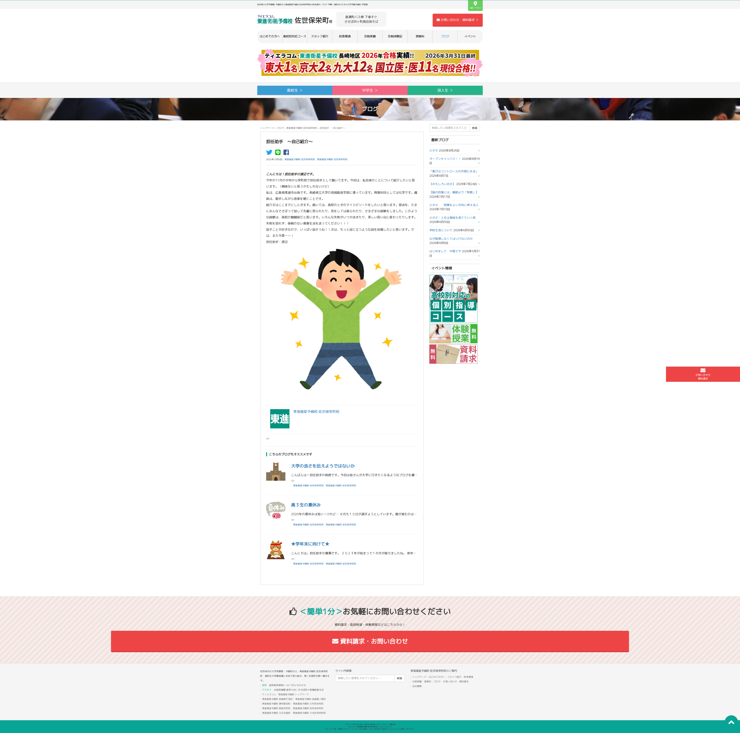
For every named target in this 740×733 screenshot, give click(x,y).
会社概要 (417, 686)
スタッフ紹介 (319, 36)
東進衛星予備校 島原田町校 (276, 708)
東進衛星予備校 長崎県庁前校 (277, 699)
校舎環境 (345, 36)
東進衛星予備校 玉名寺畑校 (276, 713)
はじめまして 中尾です (445, 251)
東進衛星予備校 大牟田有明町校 (309, 713)
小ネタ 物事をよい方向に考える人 (453, 205)
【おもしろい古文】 (442, 184)
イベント (470, 36)
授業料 (420, 36)
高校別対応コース (294, 36)
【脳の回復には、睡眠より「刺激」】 (453, 192)
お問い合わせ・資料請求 (455, 681)
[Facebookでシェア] (287, 153)
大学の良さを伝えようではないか (323, 466)
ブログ (445, 36)
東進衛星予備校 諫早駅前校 (276, 703)
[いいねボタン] (267, 438)
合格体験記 (395, 36)
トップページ (267, 128)
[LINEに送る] (279, 153)
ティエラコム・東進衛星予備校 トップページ (285, 694)
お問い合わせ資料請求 (703, 376)
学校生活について (440, 230)
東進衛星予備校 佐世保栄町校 (301, 128)
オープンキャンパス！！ (445, 159)
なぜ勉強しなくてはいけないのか (451, 239)
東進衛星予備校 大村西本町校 (308, 703)
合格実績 (370, 36)
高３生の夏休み (306, 505)
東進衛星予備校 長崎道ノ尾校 (310, 699)
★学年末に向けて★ (310, 544)
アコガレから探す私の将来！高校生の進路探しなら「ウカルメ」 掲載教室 (370, 724)
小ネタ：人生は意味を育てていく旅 (452, 218)
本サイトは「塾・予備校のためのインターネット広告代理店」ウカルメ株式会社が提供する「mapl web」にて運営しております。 (370, 729)
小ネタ (433, 150)
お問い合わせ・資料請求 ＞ (459, 20)
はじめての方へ (270, 36)
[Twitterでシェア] (270, 153)
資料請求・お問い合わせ (373, 641)
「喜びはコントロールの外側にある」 (453, 171)
